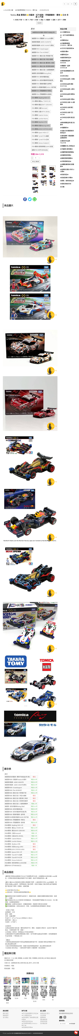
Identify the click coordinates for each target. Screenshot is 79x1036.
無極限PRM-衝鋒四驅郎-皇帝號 (41, 84)
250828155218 (44, 10)
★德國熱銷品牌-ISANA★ (65, 62)
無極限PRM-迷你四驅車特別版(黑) (42, 80)
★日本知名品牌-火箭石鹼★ (67, 90)
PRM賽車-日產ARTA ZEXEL (41, 112)
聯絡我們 (5, 1015)
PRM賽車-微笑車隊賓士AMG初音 (42, 146)
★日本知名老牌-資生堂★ (67, 118)
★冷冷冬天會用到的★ (67, 48)
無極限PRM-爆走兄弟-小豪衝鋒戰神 (43, 70)
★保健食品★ (64, 40)
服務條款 (43, 1017)
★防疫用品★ (64, 174)
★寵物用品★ (64, 54)
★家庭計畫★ (64, 51)
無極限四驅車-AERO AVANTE (41, 42)
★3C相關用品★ (65, 32)
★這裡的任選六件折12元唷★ (67, 170)
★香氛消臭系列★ (65, 184)
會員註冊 (43, 1013)
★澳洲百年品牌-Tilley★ (65, 142)
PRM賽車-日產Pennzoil (39, 108)
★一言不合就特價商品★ (67, 36)
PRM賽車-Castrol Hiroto (40, 115)
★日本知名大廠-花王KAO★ (66, 113)
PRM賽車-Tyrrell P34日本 (40, 139)
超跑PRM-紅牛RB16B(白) (40, 150)
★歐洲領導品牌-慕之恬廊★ (67, 123)
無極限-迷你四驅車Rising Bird (41, 73)
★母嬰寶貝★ (64, 127)
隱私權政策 (43, 1019)
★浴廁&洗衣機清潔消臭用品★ (67, 132)
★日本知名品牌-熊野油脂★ (67, 95)
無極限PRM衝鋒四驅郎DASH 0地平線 (44, 87)
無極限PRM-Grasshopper (40, 49)
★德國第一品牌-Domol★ (65, 67)
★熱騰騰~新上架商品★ (67, 146)
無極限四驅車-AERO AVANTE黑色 (43, 45)
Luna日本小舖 (8, 10)
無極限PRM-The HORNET (40, 52)
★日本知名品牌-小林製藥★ (67, 80)
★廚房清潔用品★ (65, 57)
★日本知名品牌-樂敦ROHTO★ (66, 85)
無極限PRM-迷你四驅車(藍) (40, 77)
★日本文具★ (64, 76)
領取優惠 (73, 1023)
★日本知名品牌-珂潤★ (67, 99)
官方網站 (5, 1017)
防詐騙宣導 (43, 1023)
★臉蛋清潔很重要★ (66, 158)
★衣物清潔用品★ (65, 161)
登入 (48, 1013)
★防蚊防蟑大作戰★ (66, 177)
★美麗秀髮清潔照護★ (67, 152)
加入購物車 (36, 161)
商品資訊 (39, 23)
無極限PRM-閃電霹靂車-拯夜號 (41, 94)
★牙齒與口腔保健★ (66, 149)
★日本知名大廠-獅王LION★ (66, 108)
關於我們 (5, 1013)
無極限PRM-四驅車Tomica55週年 (42, 38)
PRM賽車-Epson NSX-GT (40, 132)
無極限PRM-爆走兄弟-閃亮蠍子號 (42, 56)
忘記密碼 (43, 1015)
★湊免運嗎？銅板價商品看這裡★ (67, 137)
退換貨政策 (43, 1021)
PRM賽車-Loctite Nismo (40, 119)
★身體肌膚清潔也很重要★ (67, 165)
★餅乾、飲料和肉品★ (67, 181)
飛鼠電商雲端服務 (37, 1033)
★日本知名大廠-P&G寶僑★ (67, 103)
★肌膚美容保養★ (65, 155)
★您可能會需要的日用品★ (67, 72)
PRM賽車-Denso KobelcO (40, 143)
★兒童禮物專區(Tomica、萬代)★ (26, 10)
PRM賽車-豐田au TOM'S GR (41, 101)
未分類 (62, 187)
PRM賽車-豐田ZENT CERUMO (42, 105)
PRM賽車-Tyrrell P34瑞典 (40, 136)
